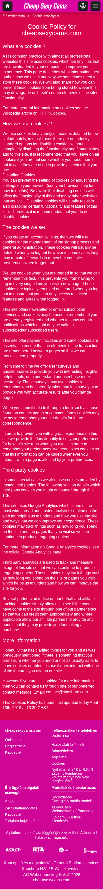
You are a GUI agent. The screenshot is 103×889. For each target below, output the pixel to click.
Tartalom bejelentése (21, 820)
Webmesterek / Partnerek (73, 811)
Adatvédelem (62, 751)
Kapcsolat (13, 752)
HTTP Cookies (51, 113)
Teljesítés (59, 757)
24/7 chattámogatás (21, 808)
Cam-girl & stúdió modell (72, 801)
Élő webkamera (13, 16)
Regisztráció (15, 746)
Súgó (9, 802)
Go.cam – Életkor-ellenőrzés (67, 819)
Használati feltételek (68, 744)
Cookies (58, 763)
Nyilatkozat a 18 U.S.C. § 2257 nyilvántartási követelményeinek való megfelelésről (72, 775)
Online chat (14, 740)
